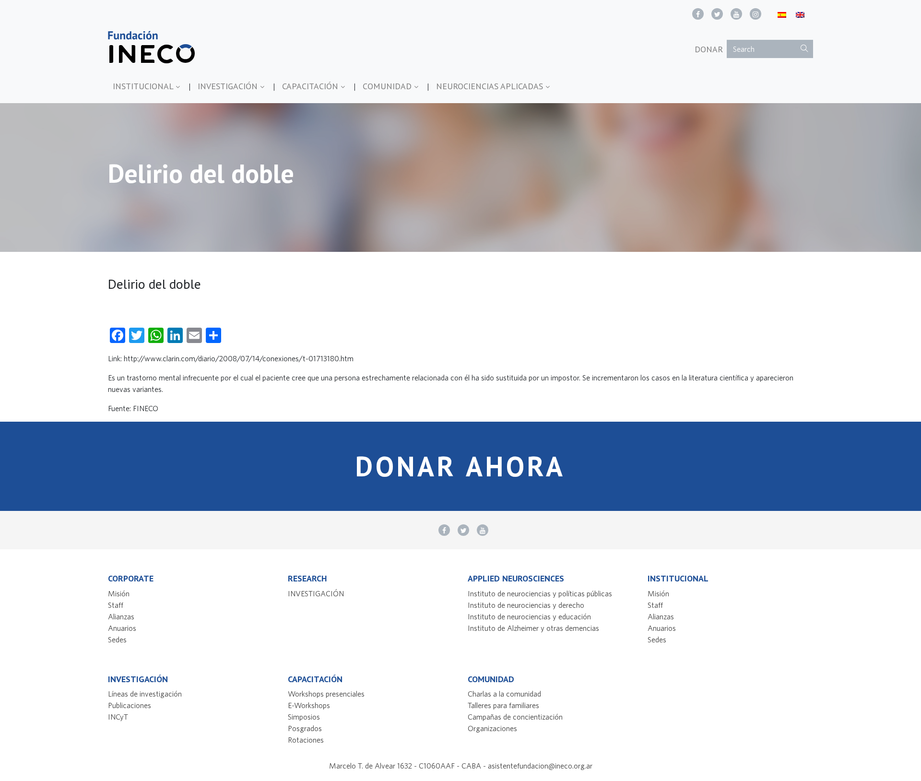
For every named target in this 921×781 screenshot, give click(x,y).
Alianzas (121, 616)
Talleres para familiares (503, 705)
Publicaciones (129, 705)
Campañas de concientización (515, 716)
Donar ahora (460, 466)
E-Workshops (309, 705)
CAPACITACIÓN (311, 86)
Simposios (304, 716)
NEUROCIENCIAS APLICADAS (490, 86)
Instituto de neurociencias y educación (529, 616)
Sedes (117, 639)
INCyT (118, 716)
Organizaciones (492, 728)
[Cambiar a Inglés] (800, 14)
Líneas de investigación (145, 693)
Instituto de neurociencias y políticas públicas (540, 593)
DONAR (709, 49)
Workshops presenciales (326, 693)
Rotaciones (306, 739)
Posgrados (305, 728)
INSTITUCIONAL (144, 86)
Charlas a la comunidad (504, 693)
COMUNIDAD (388, 86)
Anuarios (122, 628)
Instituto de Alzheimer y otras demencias (533, 628)
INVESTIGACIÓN (229, 86)
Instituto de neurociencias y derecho (526, 605)
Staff (115, 605)
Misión (119, 593)
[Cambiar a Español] (782, 14)
